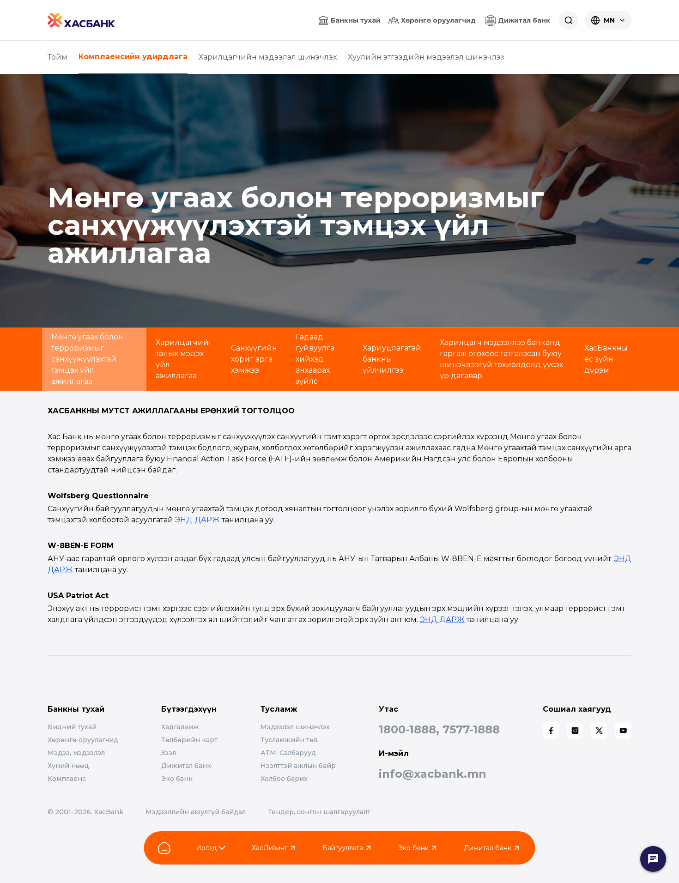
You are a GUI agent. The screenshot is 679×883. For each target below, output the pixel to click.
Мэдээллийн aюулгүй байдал (196, 812)
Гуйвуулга (385, 848)
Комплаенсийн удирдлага (133, 56)
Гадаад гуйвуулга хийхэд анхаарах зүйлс (315, 359)
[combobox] (608, 20)
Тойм (57, 57)
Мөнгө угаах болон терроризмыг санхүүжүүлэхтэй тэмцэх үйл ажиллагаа (87, 359)
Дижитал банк (487, 848)
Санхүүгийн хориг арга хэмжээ (254, 359)
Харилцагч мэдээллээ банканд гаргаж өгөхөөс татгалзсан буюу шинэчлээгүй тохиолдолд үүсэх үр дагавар (501, 359)
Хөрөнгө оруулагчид (438, 20)
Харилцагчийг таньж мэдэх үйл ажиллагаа (184, 359)
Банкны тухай (356, 20)
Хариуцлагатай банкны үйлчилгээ (392, 359)
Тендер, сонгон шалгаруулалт (319, 812)
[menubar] (517, 20)
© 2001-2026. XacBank (85, 812)
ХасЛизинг (269, 848)
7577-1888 (471, 729)
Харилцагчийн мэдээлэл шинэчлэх (268, 57)
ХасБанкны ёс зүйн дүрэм (606, 359)
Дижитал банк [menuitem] (524, 20)
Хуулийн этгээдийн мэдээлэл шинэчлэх (426, 57)
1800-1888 (407, 729)
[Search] (568, 20)
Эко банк (413, 848)
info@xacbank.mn (432, 773)
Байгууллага (342, 848)
